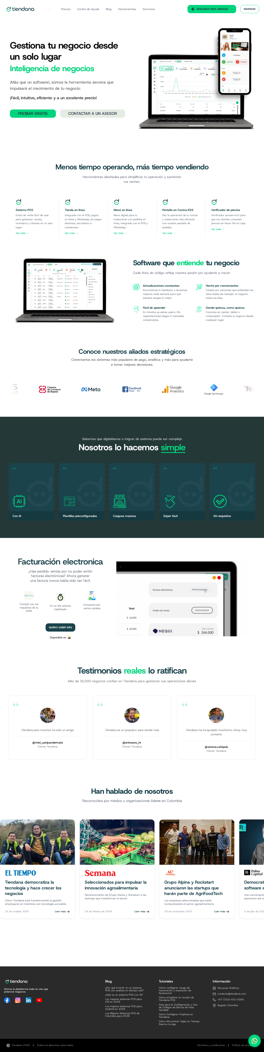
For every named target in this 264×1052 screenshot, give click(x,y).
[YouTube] (39, 1000)
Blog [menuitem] (109, 9)
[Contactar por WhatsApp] (254, 1041)
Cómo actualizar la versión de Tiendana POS (176, 999)
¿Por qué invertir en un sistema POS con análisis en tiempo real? (124, 989)
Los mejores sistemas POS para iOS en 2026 (123, 1000)
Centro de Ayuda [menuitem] (88, 9)
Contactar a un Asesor (92, 113)
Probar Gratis (33, 113)
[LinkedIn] (28, 1000)
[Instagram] (18, 1000)
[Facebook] (7, 1000)
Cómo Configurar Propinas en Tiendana (176, 1015)
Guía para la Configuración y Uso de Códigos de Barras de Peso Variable (178, 1007)
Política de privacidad (244, 1045)
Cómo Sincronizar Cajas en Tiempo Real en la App (179, 1022)
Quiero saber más (60, 627)
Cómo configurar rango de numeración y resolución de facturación (175, 991)
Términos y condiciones (211, 1045)
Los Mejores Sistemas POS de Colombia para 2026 (122, 1014)
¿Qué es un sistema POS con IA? (124, 995)
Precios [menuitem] (66, 9)
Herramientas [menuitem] (127, 9)
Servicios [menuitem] (149, 9)
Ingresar (250, 9)
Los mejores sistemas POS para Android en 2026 (123, 1007)
